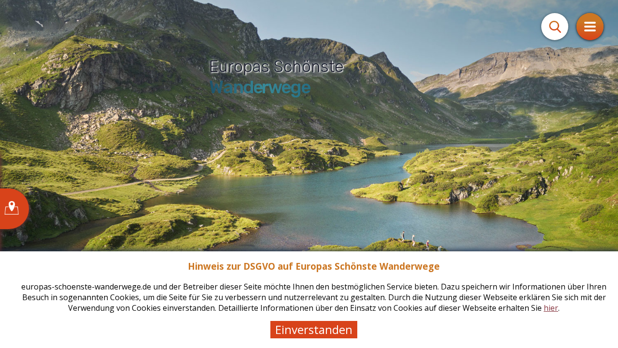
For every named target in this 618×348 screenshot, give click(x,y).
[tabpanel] (309, 174)
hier (551, 308)
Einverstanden (313, 329)
